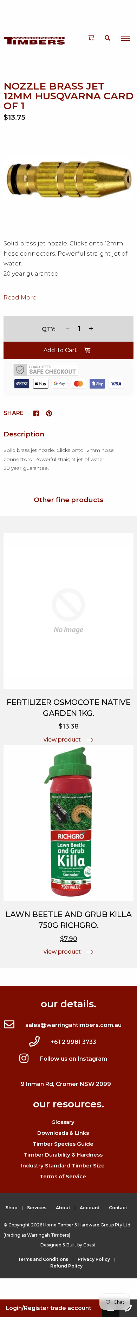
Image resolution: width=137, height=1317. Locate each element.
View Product (62, 739)
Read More (20, 297)
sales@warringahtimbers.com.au (73, 1025)
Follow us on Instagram (73, 1058)
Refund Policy (66, 1266)
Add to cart (60, 350)
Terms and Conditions (43, 1259)
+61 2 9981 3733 (73, 1042)
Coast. (90, 1244)
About (63, 1207)
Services (36, 1207)
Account (89, 1207)
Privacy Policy (94, 1259)
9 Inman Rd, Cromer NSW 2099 (66, 1084)
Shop (12, 1207)
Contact (118, 1207)
